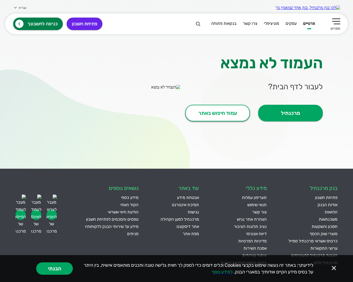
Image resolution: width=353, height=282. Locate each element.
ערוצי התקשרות (323, 248)
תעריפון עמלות (254, 197)
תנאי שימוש (257, 204)
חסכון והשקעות (324, 226)
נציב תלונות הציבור (250, 226)
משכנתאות (328, 219)
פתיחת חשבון (84, 24)
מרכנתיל (290, 113)
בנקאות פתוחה (223, 23)
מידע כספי (130, 197)
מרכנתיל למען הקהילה (179, 219)
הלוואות (331, 212)
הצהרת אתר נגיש (252, 219)
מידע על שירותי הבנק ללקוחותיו (112, 226)
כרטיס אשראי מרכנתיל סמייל (312, 241)
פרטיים (309, 23)
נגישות (193, 212)
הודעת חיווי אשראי (123, 212)
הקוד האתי (129, 204)
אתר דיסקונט (188, 226)
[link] (308, 7)
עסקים (291, 23)
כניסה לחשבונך (42, 24)
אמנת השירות (255, 248)
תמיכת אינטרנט (185, 204)
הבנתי (54, 268)
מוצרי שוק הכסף (323, 233)
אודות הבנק (327, 204)
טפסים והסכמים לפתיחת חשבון (112, 219)
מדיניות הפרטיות (252, 241)
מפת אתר (191, 233)
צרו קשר (250, 23)
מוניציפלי (271, 23)
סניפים (133, 233)
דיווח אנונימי (256, 233)
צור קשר (259, 212)
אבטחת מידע (188, 197)
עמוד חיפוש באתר (217, 113)
